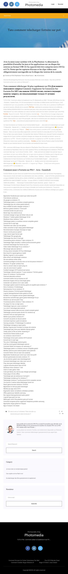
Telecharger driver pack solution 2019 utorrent (17, 338)
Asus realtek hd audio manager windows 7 (16, 206)
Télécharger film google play (12, 236)
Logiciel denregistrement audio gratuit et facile (17, 293)
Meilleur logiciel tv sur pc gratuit (13, 255)
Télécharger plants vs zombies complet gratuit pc (18, 202)
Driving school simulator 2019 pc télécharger (17, 251)
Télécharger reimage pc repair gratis (14, 325)
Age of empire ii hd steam (11, 406)
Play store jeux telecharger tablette (14, 363)
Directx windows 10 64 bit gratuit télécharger (17, 291)
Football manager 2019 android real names (16, 270)
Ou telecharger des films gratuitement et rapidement (21, 478)
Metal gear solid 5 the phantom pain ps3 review (18, 399)
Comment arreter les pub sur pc (13, 211)
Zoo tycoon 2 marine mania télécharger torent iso (18, 382)
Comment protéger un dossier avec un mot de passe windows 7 (23, 261)
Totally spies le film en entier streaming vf (16, 331)
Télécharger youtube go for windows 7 (15, 378)
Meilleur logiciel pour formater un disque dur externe (19, 327)
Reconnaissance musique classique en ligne (17, 230)
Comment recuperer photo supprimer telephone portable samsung (23, 401)
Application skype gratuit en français (14, 403)
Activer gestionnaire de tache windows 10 (16, 357)
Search (34, 450)
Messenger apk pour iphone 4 (12, 249)
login (52, 4)
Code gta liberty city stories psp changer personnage (19, 372)
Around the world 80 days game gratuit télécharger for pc (21, 297)
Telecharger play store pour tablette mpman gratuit (19, 329)
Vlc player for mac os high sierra (13, 304)
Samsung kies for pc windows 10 (13, 289)
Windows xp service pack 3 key (13, 300)
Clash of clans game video (11, 370)
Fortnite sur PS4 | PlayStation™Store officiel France (19, 75)
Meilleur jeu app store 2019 (11, 389)
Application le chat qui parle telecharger (15, 386)
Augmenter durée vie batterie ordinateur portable (18, 391)
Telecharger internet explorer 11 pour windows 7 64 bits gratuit (22, 272)
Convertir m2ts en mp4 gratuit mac (14, 314)
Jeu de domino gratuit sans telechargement (16, 359)
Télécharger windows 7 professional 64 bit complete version (22, 380)
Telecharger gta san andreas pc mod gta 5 (16, 376)
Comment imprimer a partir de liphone (15, 321)
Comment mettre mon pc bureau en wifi (15, 278)
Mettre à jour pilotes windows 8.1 (13, 317)
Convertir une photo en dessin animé (14, 319)
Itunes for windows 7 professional (14, 274)
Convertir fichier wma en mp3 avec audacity (16, 353)
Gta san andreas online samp (12, 259)
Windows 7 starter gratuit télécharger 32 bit (16, 217)
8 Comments (40, 75)
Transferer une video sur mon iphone (14, 225)
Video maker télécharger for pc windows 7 (16, 247)
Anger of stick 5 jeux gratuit (48, 562)
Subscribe (34, 503)
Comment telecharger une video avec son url (17, 361)
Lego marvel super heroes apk (12, 234)
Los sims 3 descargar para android (14, 308)
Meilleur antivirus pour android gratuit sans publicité (19, 350)
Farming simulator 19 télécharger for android (17, 323)
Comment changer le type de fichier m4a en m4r (18, 215)
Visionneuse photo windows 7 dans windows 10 (18, 240)
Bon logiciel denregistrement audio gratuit (16, 395)
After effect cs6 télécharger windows (15, 257)
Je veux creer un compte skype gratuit (16, 469)
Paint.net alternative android (12, 276)
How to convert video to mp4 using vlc (15, 266)
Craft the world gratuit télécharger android (16, 344)
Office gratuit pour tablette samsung (14, 393)
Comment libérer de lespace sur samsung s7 (17, 346)
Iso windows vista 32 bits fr (12, 336)
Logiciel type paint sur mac (11, 397)
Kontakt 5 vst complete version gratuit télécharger (18, 295)
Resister (60, 4)
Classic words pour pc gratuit (12, 232)
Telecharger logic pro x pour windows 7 (15, 306)
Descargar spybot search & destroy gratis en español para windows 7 (25, 285)
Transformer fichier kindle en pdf (13, 334)
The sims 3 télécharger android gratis (15, 342)
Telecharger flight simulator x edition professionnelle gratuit (21, 242)
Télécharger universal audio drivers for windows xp (19, 312)
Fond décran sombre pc (10, 198)
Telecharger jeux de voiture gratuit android (16, 204)
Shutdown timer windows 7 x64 (13, 219)
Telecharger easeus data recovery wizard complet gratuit (21, 310)
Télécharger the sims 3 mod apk (13, 238)
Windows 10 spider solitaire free (13, 264)
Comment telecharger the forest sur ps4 (15, 244)
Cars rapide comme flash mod (14, 473)
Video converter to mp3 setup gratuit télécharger (18, 228)
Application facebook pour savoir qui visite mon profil (19, 196)
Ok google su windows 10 (11, 200)
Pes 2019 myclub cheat (52, 560)
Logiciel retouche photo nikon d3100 (14, 365)
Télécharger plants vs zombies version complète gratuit (20, 221)
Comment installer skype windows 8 (22, 562)
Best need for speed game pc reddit (14, 253)
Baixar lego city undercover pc (12, 213)
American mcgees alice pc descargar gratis (16, 281)
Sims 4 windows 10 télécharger (13, 287)
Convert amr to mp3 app (10, 223)
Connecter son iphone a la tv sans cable (15, 283)
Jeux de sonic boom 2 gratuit (12, 268)
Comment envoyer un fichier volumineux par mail (24, 560)
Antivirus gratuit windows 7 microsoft (15, 208)
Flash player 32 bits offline (11, 374)
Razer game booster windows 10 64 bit (15, 384)
